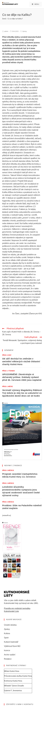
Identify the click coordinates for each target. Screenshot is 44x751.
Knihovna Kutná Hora (13, 681)
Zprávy (24, 31)
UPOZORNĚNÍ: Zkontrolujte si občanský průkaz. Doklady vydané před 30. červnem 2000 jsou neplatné (22, 377)
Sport (6, 638)
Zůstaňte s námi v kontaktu (19, 704)
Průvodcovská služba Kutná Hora (18, 676)
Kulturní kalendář (11, 642)
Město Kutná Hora (11, 671)
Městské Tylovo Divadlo (14, 686)
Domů (4, 19)
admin (6, 31)
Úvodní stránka (10, 625)
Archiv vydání (9, 655)
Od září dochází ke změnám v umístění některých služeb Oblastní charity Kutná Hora (21, 362)
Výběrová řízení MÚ (12, 646)
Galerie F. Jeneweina (13, 691)
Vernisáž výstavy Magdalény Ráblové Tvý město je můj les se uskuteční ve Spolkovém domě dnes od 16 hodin (22, 393)
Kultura (7, 633)
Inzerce (7, 650)
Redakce (7, 659)
